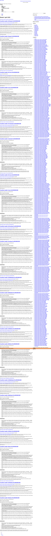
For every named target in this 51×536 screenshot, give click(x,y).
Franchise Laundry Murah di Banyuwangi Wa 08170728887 (42, 191)
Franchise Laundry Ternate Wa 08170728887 (40, 339)
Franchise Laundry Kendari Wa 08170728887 (40, 167)
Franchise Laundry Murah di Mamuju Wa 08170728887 (42, 251)
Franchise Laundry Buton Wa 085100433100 (5, 434)
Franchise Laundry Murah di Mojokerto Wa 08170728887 (42, 253)
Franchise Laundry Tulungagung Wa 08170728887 (41, 343)
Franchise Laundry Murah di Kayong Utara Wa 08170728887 (42, 227)
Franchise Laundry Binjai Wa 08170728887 (40, 56)
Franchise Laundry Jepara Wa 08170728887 (40, 161)
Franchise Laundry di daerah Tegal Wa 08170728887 (41, 140)
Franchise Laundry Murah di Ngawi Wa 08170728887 (41, 255)
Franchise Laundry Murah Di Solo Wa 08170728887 (41, 282)
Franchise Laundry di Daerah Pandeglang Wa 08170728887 (42, 118)
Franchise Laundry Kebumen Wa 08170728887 (41, 165)
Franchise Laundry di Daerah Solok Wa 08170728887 (41, 131)
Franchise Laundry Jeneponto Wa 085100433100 (6, 126)
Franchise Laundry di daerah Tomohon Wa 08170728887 (42, 141)
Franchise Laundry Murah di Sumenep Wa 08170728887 (42, 287)
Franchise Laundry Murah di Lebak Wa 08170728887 (41, 242)
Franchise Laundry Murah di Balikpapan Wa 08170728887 (42, 184)
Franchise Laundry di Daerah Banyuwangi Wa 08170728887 (42, 79)
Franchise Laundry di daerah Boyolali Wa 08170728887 (42, 86)
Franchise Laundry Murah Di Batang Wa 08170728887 (41, 195)
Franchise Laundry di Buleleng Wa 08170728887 (8, 330)
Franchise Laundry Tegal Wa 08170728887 (40, 337)
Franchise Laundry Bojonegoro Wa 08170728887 (41, 59)
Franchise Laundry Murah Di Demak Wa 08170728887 (42, 209)
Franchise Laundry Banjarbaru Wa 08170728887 (41, 48)
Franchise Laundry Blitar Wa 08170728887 (40, 57)
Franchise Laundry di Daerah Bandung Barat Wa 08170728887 (43, 76)
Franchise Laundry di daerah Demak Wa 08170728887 (41, 90)
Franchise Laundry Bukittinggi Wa (10, 395)
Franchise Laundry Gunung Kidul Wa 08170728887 (41, 153)
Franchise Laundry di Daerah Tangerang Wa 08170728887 (42, 138)
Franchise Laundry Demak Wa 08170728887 (40, 69)
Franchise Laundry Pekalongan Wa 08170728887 (41, 308)
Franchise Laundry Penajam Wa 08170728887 (40, 312)
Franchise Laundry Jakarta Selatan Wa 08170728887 (41, 156)
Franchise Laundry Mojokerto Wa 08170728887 (41, 182)
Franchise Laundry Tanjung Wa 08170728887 (40, 335)
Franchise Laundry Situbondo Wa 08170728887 (41, 324)
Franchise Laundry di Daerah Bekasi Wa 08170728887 (41, 81)
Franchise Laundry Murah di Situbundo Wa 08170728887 (42, 281)
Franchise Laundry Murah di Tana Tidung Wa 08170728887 (42, 289)
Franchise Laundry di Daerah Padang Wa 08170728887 (42, 114)
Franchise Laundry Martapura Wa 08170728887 (41, 180)
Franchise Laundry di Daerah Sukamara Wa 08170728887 (42, 133)
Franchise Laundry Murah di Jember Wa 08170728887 (41, 221)
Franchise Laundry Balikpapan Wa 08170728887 (41, 44)
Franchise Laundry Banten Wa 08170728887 (40, 50)
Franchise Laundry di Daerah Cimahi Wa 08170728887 (42, 88)
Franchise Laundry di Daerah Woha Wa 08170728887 (41, 143)
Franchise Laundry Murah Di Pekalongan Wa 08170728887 (42, 263)
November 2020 (37, 28)
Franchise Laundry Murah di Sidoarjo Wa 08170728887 (42, 279)
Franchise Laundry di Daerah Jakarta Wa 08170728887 (41, 97)
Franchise (3, 7)
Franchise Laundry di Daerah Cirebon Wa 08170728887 (42, 89)
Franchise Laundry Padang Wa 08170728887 (40, 302)
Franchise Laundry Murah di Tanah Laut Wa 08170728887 (42, 291)
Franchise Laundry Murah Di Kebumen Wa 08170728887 (42, 228)
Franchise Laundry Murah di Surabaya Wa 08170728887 (42, 288)
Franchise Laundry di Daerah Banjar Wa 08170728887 (41, 78)
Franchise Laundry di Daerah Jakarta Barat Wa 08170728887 (42, 93)
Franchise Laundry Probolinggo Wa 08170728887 (41, 314)
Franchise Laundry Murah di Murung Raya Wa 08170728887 (42, 254)
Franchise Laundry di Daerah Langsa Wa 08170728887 (42, 103)
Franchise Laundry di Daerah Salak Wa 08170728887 (41, 123)
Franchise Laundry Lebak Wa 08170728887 (40, 171)
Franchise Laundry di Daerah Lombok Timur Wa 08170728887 (43, 105)
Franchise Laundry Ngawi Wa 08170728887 (40, 301)
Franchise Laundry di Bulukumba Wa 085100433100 (11, 277)
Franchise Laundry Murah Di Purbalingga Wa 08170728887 (42, 269)
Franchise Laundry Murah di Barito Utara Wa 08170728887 (42, 194)
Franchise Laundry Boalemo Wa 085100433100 (6, 485)
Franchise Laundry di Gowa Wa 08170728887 (8, 176)
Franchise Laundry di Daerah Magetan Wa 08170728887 (42, 108)
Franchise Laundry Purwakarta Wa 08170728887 (41, 315)
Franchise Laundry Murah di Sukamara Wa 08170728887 (42, 285)
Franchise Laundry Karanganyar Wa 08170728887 (41, 163)
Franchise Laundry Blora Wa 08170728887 (40, 58)
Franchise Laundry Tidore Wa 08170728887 (40, 340)
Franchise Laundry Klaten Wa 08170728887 (40, 168)
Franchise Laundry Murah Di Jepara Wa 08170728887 (41, 222)
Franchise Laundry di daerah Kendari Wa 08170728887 (42, 100)
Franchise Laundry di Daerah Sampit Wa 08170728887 (41, 125)
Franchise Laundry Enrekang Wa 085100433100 (6, 229)
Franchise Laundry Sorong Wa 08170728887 (40, 326)
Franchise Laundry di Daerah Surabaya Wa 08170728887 (42, 136)
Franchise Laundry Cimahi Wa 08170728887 (40, 67)
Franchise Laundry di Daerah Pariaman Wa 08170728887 (42, 119)
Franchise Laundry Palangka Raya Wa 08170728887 (41, 303)
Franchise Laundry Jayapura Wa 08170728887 (40, 160)
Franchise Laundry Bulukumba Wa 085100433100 (6, 280)
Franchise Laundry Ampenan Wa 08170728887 (40, 41)
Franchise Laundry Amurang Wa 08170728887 (40, 43)
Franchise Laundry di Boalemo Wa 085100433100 (10, 482)
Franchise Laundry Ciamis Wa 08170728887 (40, 63)
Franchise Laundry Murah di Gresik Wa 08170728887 (41, 211)
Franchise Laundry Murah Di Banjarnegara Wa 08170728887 (42, 189)
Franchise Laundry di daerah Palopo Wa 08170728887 (41, 116)
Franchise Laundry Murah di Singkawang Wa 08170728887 (42, 280)
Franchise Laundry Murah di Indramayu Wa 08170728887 (42, 218)
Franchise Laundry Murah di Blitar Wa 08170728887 (41, 199)
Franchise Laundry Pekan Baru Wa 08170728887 (41, 309)
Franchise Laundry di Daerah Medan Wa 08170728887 (41, 112)
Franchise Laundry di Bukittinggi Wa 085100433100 (10, 379)
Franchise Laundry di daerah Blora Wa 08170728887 (41, 83)
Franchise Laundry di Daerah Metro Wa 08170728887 (41, 113)
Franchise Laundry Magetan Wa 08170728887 (40, 175)
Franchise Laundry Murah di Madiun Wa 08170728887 (41, 244)
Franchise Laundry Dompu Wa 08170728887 (40, 149)
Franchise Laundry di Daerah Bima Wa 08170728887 (41, 82)
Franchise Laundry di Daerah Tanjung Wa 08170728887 (42, 139)
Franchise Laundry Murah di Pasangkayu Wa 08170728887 (42, 260)
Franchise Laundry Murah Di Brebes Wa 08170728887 (41, 204)
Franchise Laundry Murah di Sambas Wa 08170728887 (41, 275)
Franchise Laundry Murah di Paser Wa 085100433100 (41, 261)
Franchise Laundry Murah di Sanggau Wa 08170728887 (42, 276)
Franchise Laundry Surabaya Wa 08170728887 (40, 332)
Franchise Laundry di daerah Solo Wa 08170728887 (41, 130)
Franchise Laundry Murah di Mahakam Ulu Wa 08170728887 (42, 246)
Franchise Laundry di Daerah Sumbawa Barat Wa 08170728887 (43, 134)
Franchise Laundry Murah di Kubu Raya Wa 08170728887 (42, 235)
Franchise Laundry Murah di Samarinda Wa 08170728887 (42, 274)
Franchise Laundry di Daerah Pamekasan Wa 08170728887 (42, 117)
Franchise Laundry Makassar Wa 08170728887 (40, 177)
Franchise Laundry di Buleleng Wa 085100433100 (10, 328)
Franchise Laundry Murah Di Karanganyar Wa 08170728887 (42, 225)
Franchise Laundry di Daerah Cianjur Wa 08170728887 (42, 87)
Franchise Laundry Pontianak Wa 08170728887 (41, 313)
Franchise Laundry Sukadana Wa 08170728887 (41, 329)
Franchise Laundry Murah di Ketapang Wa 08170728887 (42, 230)
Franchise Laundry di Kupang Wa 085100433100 (10, 21)
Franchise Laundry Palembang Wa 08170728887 (41, 304)
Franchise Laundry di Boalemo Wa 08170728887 (8, 484)
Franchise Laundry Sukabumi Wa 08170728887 (41, 328)
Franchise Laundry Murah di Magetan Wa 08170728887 (42, 245)
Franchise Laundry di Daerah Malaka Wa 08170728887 (42, 109)
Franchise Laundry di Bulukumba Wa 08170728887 (41, 74)
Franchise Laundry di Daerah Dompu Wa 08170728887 (42, 91)
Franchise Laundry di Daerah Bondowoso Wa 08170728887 (42, 85)
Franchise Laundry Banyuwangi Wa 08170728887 (41, 52)
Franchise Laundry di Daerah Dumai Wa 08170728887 (41, 92)
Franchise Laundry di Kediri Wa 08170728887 (40, 147)
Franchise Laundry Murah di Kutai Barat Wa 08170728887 (42, 237)
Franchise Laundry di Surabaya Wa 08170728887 (41, 148)
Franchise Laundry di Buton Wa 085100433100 (9, 431)
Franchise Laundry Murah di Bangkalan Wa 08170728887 (42, 186)
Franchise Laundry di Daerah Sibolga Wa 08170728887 (42, 127)
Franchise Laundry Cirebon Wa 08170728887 (40, 68)
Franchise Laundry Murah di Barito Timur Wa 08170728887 (42, 193)
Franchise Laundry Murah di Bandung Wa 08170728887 (42, 185)
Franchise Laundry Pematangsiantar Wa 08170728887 (41, 311)
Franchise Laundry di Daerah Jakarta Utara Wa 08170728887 (42, 96)
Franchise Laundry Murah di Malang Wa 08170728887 (41, 248)
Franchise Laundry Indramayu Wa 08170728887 (41, 154)
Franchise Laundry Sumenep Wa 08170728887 (40, 331)
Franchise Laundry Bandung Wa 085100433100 (41, 46)
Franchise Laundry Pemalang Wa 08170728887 (41, 310)
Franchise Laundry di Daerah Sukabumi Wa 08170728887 (42, 132)
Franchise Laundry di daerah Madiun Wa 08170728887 (41, 106)
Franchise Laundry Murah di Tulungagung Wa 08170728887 (42, 298)
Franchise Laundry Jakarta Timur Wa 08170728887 (41, 157)
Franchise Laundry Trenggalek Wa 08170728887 (41, 341)
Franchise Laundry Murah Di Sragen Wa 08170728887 (41, 283)
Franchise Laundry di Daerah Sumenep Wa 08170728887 (42, 135)
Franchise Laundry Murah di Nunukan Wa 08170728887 (42, 256)
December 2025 (37, 27)
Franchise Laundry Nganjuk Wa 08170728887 (40, 300)
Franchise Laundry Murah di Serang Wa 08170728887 (41, 278)
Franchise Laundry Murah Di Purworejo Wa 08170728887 (42, 271)
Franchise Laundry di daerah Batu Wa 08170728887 (41, 80)
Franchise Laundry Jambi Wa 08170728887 (40, 159)
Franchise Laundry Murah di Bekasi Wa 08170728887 (41, 197)
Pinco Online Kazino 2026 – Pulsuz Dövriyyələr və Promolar (42, 17)
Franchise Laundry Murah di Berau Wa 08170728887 (41, 198)
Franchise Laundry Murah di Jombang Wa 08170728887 (42, 223)
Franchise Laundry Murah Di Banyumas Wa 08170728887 (42, 190)
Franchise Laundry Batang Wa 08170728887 (40, 53)
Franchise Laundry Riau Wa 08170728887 (40, 319)
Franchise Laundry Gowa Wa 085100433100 (5, 75)
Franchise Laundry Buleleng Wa (9, 343)
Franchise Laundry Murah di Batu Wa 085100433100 (41, 196)
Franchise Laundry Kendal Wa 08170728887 (40, 166)
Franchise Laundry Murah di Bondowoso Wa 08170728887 (42, 202)
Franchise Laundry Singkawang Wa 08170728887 (41, 323)
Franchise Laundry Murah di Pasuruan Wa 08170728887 (42, 262)
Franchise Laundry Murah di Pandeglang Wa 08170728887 (42, 259)
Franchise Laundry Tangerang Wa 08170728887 (41, 334)
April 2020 (36, 33)
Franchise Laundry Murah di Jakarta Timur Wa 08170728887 (42, 220)
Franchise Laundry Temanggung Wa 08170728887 (41, 338)
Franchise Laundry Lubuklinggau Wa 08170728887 (41, 172)
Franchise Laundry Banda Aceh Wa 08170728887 (41, 45)
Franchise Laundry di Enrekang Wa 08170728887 (8, 227)
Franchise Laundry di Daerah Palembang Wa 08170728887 (42, 115)
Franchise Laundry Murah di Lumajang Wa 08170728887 (42, 243)
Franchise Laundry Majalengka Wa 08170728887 (41, 176)
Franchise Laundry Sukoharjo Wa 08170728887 (41, 330)
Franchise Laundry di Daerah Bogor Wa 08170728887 (41, 84)
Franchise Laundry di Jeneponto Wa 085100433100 (10, 123)
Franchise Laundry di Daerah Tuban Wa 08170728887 (41, 142)
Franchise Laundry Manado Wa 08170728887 (40, 179)
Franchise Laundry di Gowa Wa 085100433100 (9, 72)
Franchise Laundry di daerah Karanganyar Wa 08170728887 (42, 99)
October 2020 (36, 29)
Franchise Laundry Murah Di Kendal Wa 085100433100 (42, 229)
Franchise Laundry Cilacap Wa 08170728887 (40, 66)
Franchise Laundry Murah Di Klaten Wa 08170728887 (41, 231)
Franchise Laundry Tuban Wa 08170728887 (40, 342)
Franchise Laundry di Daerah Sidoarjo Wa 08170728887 (42, 129)
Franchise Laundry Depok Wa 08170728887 (40, 70)
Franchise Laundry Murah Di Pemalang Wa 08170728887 (42, 264)
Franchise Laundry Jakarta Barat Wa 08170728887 (41, 155)
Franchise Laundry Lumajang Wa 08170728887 (41, 173)
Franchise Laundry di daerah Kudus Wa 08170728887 (41, 101)
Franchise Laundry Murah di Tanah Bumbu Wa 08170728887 (42, 290)
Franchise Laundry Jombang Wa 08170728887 (40, 162)
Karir (2, 9)
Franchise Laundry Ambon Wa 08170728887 (40, 40)
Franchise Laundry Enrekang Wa (10, 241)
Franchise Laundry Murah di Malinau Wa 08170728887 (42, 249)
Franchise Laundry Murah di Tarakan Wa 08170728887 (42, 294)
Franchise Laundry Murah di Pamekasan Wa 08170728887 (42, 258)
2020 (2, 14)
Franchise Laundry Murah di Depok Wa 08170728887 (41, 210)
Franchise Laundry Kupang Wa (9, 36)
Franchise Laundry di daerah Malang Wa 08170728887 (41, 110)
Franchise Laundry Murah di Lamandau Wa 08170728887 (42, 240)
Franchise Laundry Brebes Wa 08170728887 (40, 62)
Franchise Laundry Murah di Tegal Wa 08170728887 (41, 296)
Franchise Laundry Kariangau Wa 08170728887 (41, 164)
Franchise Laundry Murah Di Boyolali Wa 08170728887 (42, 203)
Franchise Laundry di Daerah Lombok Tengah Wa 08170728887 (43, 104)
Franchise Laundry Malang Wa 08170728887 (40, 178)
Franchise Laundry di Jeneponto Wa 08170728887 (8, 125)
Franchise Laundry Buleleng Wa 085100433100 (6, 331)
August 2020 (36, 30)
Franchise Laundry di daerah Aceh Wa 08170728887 (41, 75)
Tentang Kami (3, 6)
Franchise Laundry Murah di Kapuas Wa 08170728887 (41, 224)
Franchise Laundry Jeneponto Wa (10, 138)
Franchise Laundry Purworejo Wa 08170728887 (41, 317)
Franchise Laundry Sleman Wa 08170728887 (40, 325)
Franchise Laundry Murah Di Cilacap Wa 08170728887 (42, 207)
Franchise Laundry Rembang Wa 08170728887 (40, 318)
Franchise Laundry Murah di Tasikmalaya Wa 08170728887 (42, 295)
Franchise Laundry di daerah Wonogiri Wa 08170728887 (42, 144)
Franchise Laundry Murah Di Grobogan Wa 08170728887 (42, 212)
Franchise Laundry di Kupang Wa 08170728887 (8, 22)
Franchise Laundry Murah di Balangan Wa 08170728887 (42, 183)
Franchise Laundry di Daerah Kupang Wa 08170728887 (42, 102)
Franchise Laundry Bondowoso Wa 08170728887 (41, 60)
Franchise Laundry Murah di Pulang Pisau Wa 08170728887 (42, 268)
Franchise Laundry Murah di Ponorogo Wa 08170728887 (42, 267)
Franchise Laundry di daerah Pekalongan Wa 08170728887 (42, 121)
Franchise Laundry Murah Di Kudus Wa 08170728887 (41, 236)
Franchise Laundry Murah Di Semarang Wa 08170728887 (42, 277)
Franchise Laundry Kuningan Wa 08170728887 (41, 170)
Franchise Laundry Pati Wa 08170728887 (40, 307)
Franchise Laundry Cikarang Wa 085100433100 (41, 65)
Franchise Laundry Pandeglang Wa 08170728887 (41, 305)
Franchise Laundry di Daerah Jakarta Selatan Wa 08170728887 (42, 95)
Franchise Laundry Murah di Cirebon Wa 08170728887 (42, 208)
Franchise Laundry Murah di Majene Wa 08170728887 (41, 247)
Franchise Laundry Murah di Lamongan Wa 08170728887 (42, 241)
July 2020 (36, 31)
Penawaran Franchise (6, 8)
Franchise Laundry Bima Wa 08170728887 (40, 55)
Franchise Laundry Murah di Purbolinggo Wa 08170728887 (42, 270)
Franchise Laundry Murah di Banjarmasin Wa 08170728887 (42, 188)
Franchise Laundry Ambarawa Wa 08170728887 (41, 39)
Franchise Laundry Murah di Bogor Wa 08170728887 (41, 200)
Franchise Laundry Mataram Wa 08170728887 (40, 181)
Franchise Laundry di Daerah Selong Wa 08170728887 (41, 126)
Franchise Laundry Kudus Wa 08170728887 (40, 169)
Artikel (3, 10)
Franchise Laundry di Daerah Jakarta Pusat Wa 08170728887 (42, 94)
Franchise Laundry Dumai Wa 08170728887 (40, 150)
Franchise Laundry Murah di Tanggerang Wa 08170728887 (42, 293)
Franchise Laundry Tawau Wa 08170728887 (40, 336)
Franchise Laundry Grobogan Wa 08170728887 (41, 152)
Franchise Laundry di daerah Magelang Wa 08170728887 (42, 107)
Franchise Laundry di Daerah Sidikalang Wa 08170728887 (42, 128)
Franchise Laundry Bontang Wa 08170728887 (40, 61)
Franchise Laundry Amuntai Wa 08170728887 (40, 42)
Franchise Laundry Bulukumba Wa (10, 292)
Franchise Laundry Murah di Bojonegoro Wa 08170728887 (42, 201)
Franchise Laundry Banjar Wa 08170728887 (40, 47)
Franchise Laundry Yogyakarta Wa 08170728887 (41, 345)
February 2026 (36, 26)
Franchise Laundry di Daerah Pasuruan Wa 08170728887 (42, 120)
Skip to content (2, 0)
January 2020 (36, 35)
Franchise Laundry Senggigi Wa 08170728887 (40, 321)
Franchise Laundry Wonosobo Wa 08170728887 (41, 344)
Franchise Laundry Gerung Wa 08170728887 (40, 151)
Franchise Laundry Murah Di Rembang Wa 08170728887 (42, 272)
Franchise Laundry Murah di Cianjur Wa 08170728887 (41, 206)
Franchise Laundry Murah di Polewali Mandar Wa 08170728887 (43, 266)
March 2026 (36, 25)
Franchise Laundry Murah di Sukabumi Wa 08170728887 (42, 284)
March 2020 (36, 34)
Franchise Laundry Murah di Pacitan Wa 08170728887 (41, 257)
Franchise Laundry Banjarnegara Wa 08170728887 (41, 49)
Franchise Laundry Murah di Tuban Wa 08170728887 (41, 297)
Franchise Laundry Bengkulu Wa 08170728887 (41, 54)
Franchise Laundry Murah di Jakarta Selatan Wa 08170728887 (42, 219)
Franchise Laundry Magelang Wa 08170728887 (41, 174)
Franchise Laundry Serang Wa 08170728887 (40, 322)
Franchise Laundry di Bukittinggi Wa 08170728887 (8, 381)
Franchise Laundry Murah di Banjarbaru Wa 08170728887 (42, 187)
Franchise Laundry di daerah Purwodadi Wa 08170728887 (42, 122)
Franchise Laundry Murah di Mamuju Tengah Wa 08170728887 (43, 250)
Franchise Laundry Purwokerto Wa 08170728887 (41, 316)
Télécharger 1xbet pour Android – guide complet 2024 (41, 16)
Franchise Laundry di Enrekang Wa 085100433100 (10, 226)
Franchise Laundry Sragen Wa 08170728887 (40, 327)
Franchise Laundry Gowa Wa (9, 87)
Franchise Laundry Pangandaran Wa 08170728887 (41, 306)
